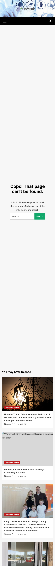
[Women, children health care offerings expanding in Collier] (27, 449)
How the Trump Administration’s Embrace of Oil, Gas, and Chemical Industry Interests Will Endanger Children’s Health (27, 417)
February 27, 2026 (20, 476)
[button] (5, 20)
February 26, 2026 (20, 534)
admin (8, 424)
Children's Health (12, 407)
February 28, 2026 (20, 424)
